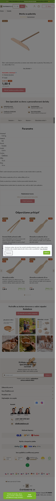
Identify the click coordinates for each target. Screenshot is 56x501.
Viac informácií (43, 249)
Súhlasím (46, 253)
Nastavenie (8, 253)
